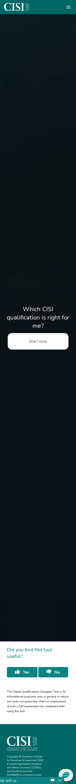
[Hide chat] (59, 780)
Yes (25, 672)
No (56, 672)
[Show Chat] (52, 780)
